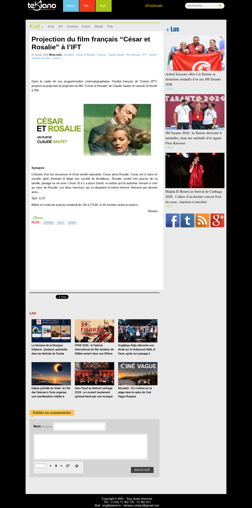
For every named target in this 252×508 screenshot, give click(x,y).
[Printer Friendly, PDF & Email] (38, 217)
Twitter (187, 220)
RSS (202, 220)
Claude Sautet (116, 54)
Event (86, 26)
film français (133, 54)
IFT (144, 54)
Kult (103, 6)
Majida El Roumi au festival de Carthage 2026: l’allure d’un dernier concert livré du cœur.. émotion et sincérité (193, 196)
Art (60, 26)
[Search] (220, 5)
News (72, 222)
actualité (69, 54)
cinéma (101, 54)
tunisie (56, 58)
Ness (71, 6)
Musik (98, 26)
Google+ (217, 220)
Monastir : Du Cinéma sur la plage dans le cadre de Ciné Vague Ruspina (135, 392)
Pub (110, 26)
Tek (86, 6)
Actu (51, 26)
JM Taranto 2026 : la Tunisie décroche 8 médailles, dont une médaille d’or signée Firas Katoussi (193, 137)
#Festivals (154, 6)
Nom (42, 426)
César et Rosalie (85, 54)
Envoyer (142, 470)
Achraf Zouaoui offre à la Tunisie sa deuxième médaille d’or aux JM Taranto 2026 (193, 79)
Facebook (172, 220)
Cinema (72, 26)
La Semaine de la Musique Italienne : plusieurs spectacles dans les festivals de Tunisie (49, 349)
